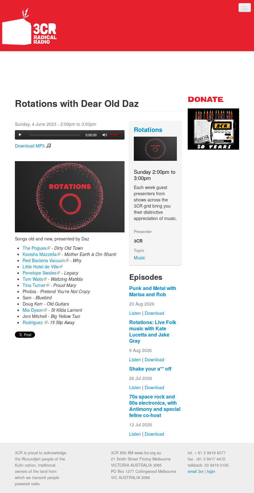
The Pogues (36, 248)
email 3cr (196, 471)
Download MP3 (30, 146)
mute (104, 135)
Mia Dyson (35, 310)
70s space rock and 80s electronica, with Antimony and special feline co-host (154, 406)
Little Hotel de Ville (43, 266)
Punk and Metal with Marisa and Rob (152, 291)
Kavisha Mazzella (41, 254)
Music (139, 257)
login (211, 471)
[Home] (29, 26)
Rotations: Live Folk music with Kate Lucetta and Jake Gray (152, 331)
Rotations (148, 129)
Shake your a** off (150, 368)
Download (154, 313)
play (20, 134)
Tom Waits (35, 279)
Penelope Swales (41, 273)
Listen (135, 313)
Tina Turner (36, 285)
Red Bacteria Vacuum (46, 260)
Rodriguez (35, 322)
